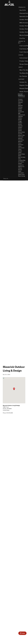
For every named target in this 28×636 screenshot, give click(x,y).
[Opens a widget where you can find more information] (22, 633)
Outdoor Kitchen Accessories (21, 110)
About (21, 67)
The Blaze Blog (21, 160)
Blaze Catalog (21, 95)
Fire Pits (20, 133)
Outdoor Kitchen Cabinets (20, 124)
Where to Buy (21, 135)
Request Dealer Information (21, 171)
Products (22, 7)
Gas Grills (20, 100)
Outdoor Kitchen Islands (20, 129)
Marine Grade (21, 132)
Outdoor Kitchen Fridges (20, 119)
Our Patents (21, 162)
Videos (21, 55)
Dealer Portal (21, 174)
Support (21, 79)
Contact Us (21, 165)
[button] (14, 389)
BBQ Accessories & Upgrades (21, 115)
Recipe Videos (21, 154)
